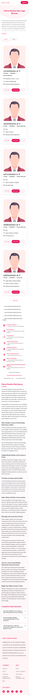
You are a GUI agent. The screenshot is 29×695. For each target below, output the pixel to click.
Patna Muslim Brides (20, 378)
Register (24, 2)
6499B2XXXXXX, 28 (10, 225)
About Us (5, 668)
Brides (13, 39)
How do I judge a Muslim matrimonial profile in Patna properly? (11, 619)
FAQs (17, 668)
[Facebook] (12, 691)
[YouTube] (3, 691)
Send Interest (16, 90)
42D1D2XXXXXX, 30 (11, 124)
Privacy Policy (19, 674)
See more (4, 33)
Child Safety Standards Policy (7, 677)
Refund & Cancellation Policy (20, 677)
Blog (4, 681)
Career (4, 671)
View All (15, 300)
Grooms (6, 39)
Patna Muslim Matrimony (14, 372)
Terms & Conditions (20, 671)
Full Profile (7, 90)
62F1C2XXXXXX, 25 (10, 174)
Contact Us (5, 674)
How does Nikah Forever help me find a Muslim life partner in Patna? (13, 611)
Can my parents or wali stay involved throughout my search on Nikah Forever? (13, 627)
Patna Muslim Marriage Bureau (14, 375)
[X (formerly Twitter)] (16, 691)
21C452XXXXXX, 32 (10, 71)
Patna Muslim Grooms (9, 378)
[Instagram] (8, 691)
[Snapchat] (21, 691)
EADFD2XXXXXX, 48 (11, 275)
